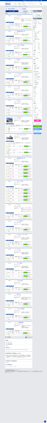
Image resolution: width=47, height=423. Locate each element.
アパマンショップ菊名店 (25, 168)
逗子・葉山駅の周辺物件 (25, 6)
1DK (35, 43)
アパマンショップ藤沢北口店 (25, 131)
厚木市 (22, 349)
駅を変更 (40, 23)
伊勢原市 (27, 349)
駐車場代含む (36, 36)
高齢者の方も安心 (37, 82)
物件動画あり (36, 84)
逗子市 (17, 349)
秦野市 (20, 349)
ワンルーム (36, 42)
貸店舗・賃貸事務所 (37, 68)
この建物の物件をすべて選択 (10, 22)
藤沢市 (10, 349)
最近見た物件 (34, 0)
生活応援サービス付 (37, 118)
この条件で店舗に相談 (37, 126)
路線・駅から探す (15, 6)
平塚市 (6, 349)
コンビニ (9, 366)
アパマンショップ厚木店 (25, 198)
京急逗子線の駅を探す (20, 6)
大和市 (24, 349)
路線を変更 (35, 23)
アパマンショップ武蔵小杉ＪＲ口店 (24, 42)
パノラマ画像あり (37, 83)
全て (35, 110)
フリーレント (36, 37)
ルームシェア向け (37, 78)
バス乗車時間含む (37, 58)
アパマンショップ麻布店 (25, 28)
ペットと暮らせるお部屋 (37, 76)
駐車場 (35, 69)
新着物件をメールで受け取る (39, 15)
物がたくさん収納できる (37, 77)
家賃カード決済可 (37, 38)
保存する (35, 15)
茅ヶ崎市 (15, 349)
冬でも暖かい (36, 81)
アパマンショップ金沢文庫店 (25, 114)
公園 (15, 366)
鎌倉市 (8, 349)
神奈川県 (12, 6)
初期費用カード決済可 (37, 39)
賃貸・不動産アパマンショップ (8, 6)
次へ (31, 337)
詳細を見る (29, 26)
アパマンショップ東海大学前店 (25, 155)
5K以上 (39, 49)
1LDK (39, 43)
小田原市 (12, 349)
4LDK (35, 49)
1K (38, 42)
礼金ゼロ (36, 35)
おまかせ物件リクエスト (25, 0)
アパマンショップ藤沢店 (25, 97)
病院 (10, 366)
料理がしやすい (36, 75)
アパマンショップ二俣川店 (25, 56)
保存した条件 (30, 0)
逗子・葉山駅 (7, 362)
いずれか (39, 110)
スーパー (7, 366)
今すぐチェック (37, 133)
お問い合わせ (25, 26)
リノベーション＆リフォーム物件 (38, 80)
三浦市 (19, 349)
